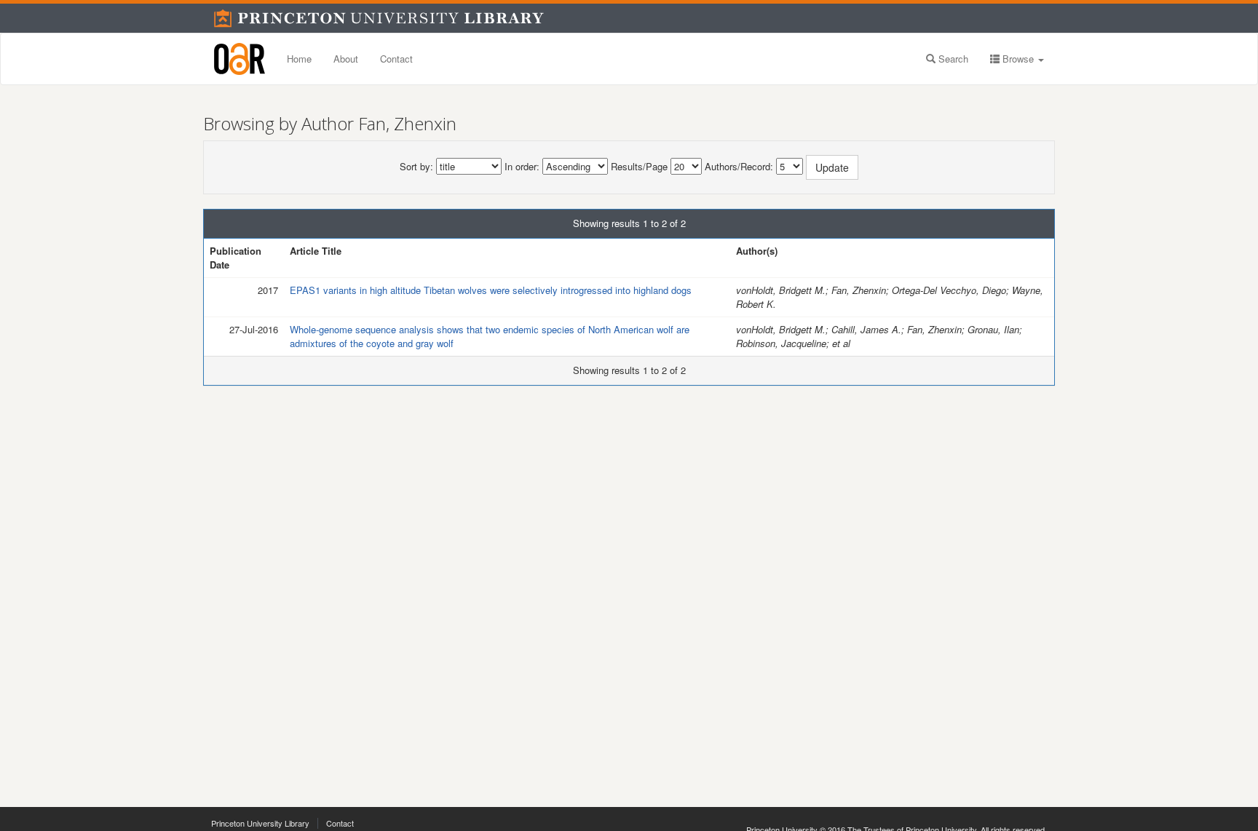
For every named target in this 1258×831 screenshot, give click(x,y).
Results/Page (639, 166)
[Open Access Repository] (239, 58)
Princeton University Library (260, 823)
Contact (396, 58)
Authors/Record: (739, 166)
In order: (522, 166)
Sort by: (416, 166)
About (345, 58)
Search (951, 58)
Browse (1018, 58)
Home (299, 58)
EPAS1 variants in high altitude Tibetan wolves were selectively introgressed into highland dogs (491, 290)
